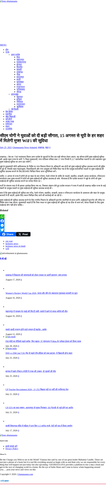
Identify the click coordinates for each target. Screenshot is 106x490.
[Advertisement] (53, 23)
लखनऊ (20, 72)
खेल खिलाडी (10, 116)
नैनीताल (20, 101)
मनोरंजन (9, 124)
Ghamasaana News (20, 147)
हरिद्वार (19, 99)
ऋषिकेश (20, 106)
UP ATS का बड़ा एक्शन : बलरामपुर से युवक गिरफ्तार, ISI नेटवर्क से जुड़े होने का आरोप (39, 407)
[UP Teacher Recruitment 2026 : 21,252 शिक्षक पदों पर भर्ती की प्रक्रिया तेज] (11, 385)
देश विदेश (9, 111)
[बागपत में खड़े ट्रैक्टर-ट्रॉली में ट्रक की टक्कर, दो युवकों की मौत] (11, 366)
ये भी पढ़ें (3, 258)
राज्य (7, 52)
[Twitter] (53, 230)
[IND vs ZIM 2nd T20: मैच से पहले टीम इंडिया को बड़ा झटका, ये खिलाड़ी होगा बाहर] (11, 348)
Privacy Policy (12, 448)
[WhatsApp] (53, 216)
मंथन (7, 126)
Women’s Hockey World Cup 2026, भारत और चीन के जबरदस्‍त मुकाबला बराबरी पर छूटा (42, 293)
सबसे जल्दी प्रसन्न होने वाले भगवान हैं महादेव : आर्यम (26, 329)
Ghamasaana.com (25, 474)
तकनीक (9, 114)
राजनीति (9, 129)
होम (7, 49)
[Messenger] (53, 225)
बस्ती (19, 79)
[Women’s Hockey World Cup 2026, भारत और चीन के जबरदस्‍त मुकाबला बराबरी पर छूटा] (11, 288)
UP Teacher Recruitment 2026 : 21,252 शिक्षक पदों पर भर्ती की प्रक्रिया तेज (37, 389)
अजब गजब (10, 121)
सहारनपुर (20, 59)
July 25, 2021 (6, 147)
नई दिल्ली (14, 109)
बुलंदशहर (20, 82)
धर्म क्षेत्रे (9, 119)
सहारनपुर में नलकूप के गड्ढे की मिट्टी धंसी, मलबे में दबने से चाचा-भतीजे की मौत (36, 311)
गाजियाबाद (21, 89)
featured (33, 147)
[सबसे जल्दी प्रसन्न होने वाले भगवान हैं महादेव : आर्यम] (11, 325)
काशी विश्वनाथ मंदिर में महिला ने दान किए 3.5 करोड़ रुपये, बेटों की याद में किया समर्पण (39, 426)
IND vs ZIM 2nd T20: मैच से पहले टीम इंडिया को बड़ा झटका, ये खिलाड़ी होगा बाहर (39, 353)
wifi (7, 248)
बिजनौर (19, 67)
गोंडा (18, 74)
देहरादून (20, 96)
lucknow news (12, 243)
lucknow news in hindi (15, 246)
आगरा (19, 84)
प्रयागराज (21, 87)
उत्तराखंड (14, 94)
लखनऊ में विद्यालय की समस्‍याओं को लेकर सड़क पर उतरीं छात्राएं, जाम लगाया (36, 275)
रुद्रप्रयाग (21, 104)
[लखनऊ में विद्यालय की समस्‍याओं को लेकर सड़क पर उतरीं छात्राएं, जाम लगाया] (11, 270)
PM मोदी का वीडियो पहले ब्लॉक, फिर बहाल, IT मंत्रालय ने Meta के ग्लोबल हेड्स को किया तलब (43, 341)
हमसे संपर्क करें (11, 446)
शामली (19, 69)
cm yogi (9, 241)
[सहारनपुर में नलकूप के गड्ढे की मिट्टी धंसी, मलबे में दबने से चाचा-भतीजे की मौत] (11, 306)
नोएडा (19, 92)
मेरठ (18, 57)
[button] (3, 45)
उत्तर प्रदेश (15, 54)
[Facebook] (53, 221)
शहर (47, 147)
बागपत (19, 64)
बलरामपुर (20, 77)
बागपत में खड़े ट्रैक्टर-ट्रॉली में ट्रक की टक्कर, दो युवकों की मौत (31, 371)
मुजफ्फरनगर (21, 62)
